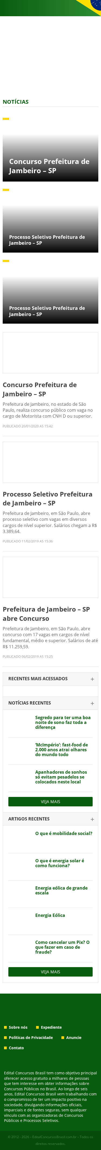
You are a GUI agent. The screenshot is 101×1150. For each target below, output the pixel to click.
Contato (16, 1047)
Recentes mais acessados (38, 679)
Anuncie (73, 1037)
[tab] (50, 679)
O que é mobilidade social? (63, 833)
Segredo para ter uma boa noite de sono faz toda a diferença (63, 722)
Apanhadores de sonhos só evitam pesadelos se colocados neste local (61, 777)
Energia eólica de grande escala (61, 890)
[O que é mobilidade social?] (19, 839)
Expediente (51, 1027)
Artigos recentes (29, 819)
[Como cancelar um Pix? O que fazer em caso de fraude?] (19, 948)
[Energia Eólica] (19, 921)
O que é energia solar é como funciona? (59, 863)
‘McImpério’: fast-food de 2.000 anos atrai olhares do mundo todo (61, 749)
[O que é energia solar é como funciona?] (19, 867)
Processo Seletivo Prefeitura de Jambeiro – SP (48, 498)
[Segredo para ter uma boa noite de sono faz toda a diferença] (19, 723)
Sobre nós (18, 1027)
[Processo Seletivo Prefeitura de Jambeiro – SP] (50, 462)
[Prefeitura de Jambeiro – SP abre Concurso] (50, 577)
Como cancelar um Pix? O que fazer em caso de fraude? (62, 947)
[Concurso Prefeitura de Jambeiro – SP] (50, 352)
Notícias (16, 101)
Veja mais (50, 801)
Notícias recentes (29, 703)
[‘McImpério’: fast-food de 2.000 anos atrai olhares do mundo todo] (19, 751)
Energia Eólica (50, 915)
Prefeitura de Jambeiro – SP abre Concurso (46, 614)
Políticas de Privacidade (31, 1037)
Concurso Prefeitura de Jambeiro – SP (40, 389)
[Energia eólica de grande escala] (19, 894)
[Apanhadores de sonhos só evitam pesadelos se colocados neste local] (19, 778)
